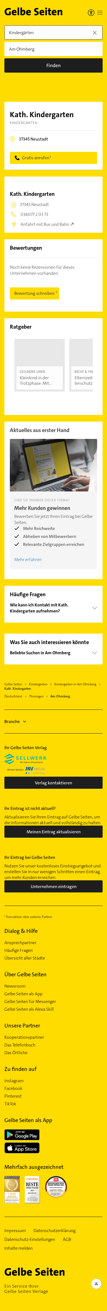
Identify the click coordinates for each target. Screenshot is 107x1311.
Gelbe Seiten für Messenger (30, 1001)
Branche (12, 721)
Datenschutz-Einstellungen (29, 1239)
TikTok (10, 1104)
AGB (67, 1239)
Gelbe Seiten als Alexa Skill (29, 1009)
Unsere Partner (22, 1025)
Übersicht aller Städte (24, 958)
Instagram (14, 1081)
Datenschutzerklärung (54, 1230)
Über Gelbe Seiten (25, 974)
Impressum (15, 1230)
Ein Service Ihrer (26, 1288)
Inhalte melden (18, 1248)
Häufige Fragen (18, 950)
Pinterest (13, 1096)
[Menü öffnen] (100, 12)
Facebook (13, 1088)
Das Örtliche (15, 1053)
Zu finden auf (20, 1069)
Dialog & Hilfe (21, 931)
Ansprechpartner (20, 943)
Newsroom (15, 986)
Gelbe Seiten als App (23, 994)
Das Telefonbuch (19, 1045)
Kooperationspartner (24, 1037)
